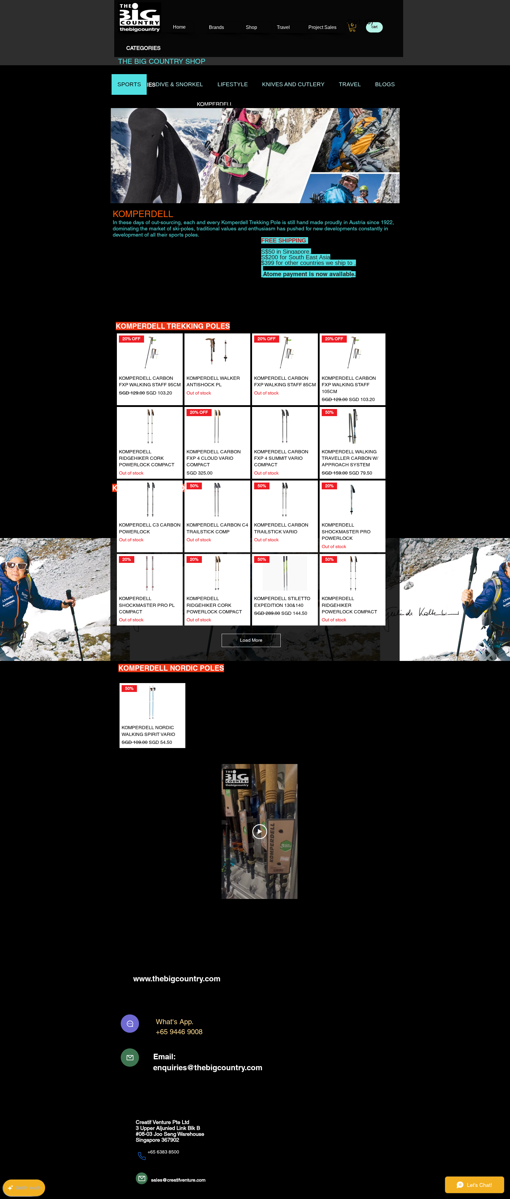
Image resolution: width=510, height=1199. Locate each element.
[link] (356, 22)
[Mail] (130, 1057)
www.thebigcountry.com (176, 978)
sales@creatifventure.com (178, 1180)
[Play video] (259, 831)
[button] (352, 27)
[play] (387, 198)
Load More (251, 640)
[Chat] (130, 1023)
